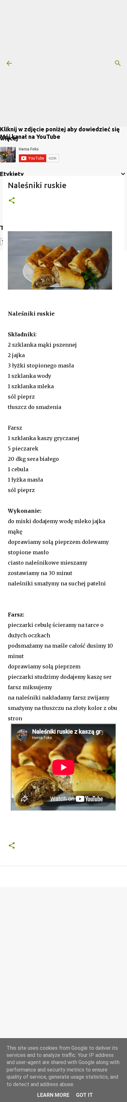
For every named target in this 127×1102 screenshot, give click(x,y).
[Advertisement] (63, 63)
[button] (12, 201)
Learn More (53, 1095)
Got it (84, 1095)
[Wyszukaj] (118, 63)
